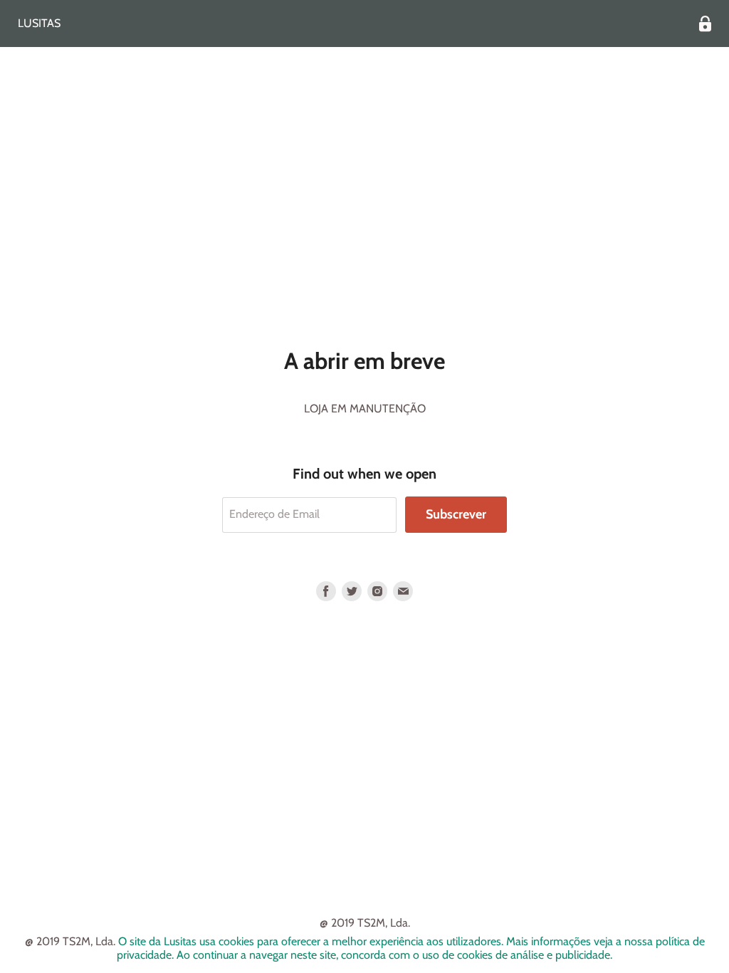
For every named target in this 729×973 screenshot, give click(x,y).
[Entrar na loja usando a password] (705, 24)
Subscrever (456, 514)
